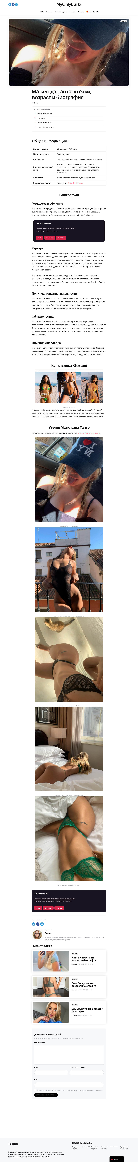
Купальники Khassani (44, 123)
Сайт (36, 1079)
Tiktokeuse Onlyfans (104, 1148)
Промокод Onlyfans (94, 1148)
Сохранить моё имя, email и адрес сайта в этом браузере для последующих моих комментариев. (69, 1090)
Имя (36, 1067)
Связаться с (114, 1147)
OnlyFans (49, 238)
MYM (39, 238)
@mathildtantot (75, 183)
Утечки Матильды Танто (45, 127)
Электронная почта (78, 1067)
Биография (41, 118)
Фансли (61, 238)
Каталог (123, 21)
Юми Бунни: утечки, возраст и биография (84, 959)
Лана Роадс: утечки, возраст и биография (84, 984)
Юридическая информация (124, 1148)
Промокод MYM (86, 1147)
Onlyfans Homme (75, 1148)
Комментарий (40, 1042)
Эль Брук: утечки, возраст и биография (87, 1010)
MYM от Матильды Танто (88, 433)
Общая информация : (44, 113)
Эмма (36, 103)
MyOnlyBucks (69, 4)
